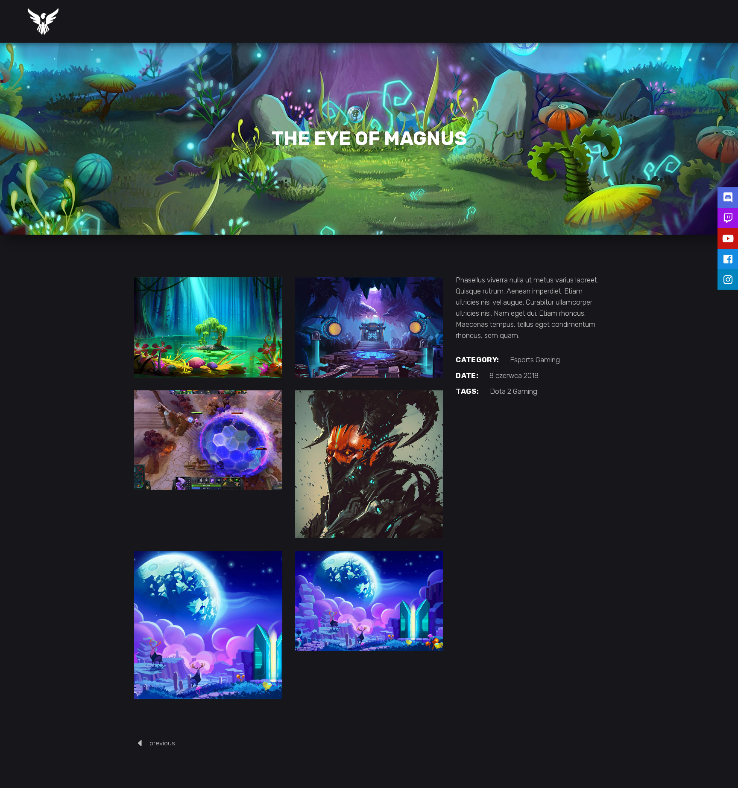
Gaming (548, 359)
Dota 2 (500, 391)
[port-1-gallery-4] (208, 327)
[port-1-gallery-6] (208, 440)
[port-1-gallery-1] (369, 601)
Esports (522, 359)
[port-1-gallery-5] (369, 327)
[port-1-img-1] (208, 625)
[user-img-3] (369, 464)
